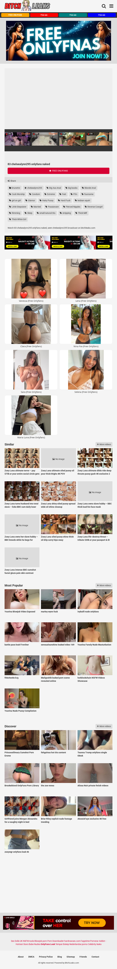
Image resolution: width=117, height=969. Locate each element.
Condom (35, 194)
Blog (59, 957)
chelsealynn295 (34, 188)
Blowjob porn (40, 941)
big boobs (72, 188)
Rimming (15, 213)
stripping (66, 213)
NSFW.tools (28, 941)
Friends (83, 957)
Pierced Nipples (72, 206)
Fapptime (85, 941)
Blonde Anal (90, 188)
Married (37, 206)
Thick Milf (82, 213)
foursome (88, 194)
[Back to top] (107, 960)
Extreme (51, 194)
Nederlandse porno (78, 944)
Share (13, 181)
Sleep (29, 213)
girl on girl (16, 200)
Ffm (75, 194)
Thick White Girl (18, 219)
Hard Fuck (65, 200)
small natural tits (47, 213)
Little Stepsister (18, 206)
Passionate (53, 206)
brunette (15, 188)
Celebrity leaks (94, 944)
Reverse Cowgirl (95, 206)
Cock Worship (18, 194)
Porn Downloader (55, 941)
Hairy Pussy (47, 200)
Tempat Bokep (62, 944)
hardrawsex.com (72, 941)
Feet (64, 194)
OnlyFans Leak (48, 944)
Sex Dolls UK (17, 941)
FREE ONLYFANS (15, 15)
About (21, 957)
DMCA (31, 957)
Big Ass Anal (55, 188)
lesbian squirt (83, 200)
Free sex (44, 15)
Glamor (31, 200)
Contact (95, 957)
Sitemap (71, 957)
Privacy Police (46, 957)
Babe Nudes (34, 944)
